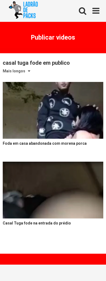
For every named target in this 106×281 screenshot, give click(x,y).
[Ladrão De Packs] (23, 11)
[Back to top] (96, 270)
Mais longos (14, 71)
